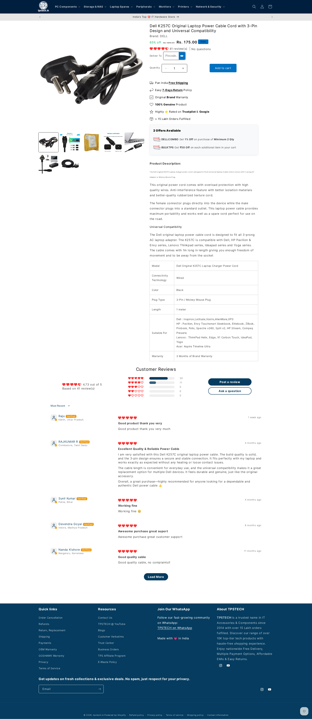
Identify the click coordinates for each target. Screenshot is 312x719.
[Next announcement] (272, 17)
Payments (45, 642)
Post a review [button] (230, 382)
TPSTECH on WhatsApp (174, 628)
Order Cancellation (51, 617)
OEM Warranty (48, 649)
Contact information (217, 715)
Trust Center (106, 642)
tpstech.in (98, 715)
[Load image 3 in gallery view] (91, 142)
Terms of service (174, 715)
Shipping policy (195, 715)
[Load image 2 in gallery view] (70, 142)
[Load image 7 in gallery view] (70, 164)
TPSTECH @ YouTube (111, 623)
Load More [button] (156, 577)
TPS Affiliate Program (112, 655)
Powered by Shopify (115, 715)
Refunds (44, 623)
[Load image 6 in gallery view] (48, 164)
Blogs (101, 630)
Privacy (43, 661)
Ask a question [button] (230, 391)
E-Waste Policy (107, 661)
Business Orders (108, 649)
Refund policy (136, 715)
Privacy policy (154, 715)
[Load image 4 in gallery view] (113, 142)
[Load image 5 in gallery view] (134, 142)
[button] (67, 6)
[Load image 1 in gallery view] (48, 142)
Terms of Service (49, 668)
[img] (127, 418)
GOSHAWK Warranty (51, 655)
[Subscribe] (99, 689)
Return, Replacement (52, 630)
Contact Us (105, 617)
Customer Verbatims (111, 636)
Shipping (44, 636)
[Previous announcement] (40, 17)
